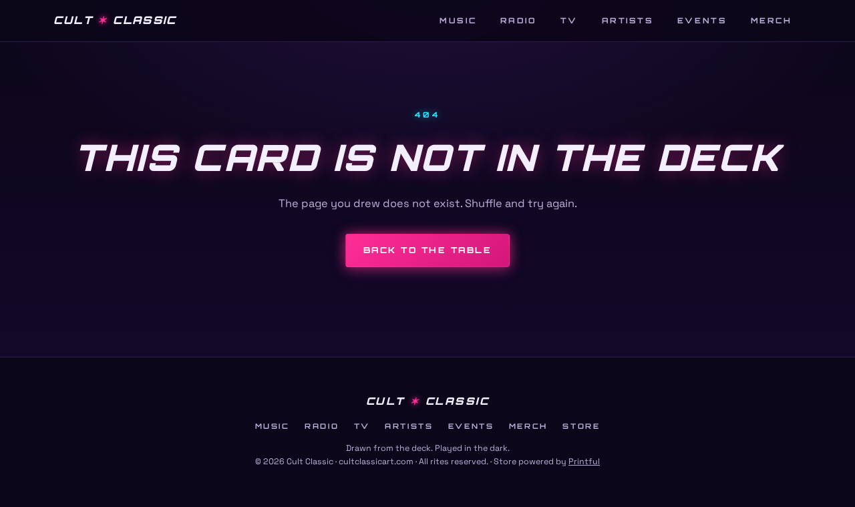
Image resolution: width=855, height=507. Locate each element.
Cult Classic (114, 20)
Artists (628, 20)
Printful (584, 461)
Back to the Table (427, 249)
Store (581, 426)
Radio (518, 20)
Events (702, 20)
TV (569, 20)
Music (458, 20)
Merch (771, 20)
